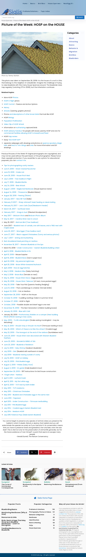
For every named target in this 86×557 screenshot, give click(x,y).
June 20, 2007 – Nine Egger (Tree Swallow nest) (22, 231)
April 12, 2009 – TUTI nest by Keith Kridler (19, 385)
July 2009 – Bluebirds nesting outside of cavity (22, 355)
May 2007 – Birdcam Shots (14, 215)
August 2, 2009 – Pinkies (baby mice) (18, 365)
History (6, 107)
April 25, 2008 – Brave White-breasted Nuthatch (22, 264)
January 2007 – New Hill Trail (15, 199)
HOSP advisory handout (13, 131)
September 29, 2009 (12, 371)
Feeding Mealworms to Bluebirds (11, 529)
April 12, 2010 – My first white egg (16, 381)
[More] (54, 452)
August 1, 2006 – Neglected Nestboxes (18, 189)
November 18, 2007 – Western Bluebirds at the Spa (23, 244)
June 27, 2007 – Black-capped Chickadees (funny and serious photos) (31, 234)
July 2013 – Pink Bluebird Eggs (15, 405)
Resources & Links (9, 517)
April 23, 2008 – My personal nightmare (19, 261)
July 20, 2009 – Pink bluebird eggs (17, 361)
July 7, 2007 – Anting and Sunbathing (18, 238)
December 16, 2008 (11, 308)
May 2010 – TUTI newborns (14, 388)
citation (64, 526)
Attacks (7, 111)
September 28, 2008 (12, 294)
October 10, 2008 (10, 298)
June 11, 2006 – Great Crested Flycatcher (20, 169)
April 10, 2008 (9, 254)
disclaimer (62, 548)
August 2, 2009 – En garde (14, 368)
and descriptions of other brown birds (24, 114)
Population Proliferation (13, 121)
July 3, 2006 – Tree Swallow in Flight (17, 179)
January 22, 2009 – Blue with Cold (17, 311)
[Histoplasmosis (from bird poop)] (74, 474)
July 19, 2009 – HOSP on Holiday (16, 358)
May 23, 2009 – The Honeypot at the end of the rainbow (26, 332)
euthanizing (20, 127)
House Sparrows (7, 20)
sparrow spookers (49, 143)
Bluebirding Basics (9, 509)
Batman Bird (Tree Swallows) (27, 222)
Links (32, 145)
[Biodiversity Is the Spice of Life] (32, 474)
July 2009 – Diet (10, 351)
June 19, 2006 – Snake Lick (14, 172)
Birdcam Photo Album (37, 215)
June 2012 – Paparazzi (12, 398)
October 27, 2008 (11, 301)
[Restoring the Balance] (53, 474)
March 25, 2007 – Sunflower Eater (17, 209)
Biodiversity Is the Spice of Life (32, 485)
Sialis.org (81, 525)
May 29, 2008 (9, 284)
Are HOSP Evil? (14, 140)
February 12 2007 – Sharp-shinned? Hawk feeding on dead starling (29, 202)
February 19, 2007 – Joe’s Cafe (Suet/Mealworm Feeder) (26, 205)
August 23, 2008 (10, 291)
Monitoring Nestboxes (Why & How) (14, 513)
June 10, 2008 (9, 288)
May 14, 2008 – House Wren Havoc (17, 278)
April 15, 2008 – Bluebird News (15, 258)
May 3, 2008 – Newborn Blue (15, 271)
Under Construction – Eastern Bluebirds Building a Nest (38, 248)
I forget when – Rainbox (13, 375)
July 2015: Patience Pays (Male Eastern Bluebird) (22, 415)
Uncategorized (5, 482)
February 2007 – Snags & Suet (15, 212)
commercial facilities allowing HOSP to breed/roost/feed (26, 133)
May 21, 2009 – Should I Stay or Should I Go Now (22, 326)
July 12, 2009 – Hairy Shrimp (14, 348)
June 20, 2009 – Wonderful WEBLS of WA (19, 341)
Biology (11, 117)
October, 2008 (9, 304)
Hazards (67, 482)
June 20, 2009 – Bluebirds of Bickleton (18, 345)
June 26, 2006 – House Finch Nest (17, 175)
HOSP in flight (9, 101)
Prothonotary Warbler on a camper (33, 315)
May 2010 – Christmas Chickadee (17, 391)
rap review (13, 136)
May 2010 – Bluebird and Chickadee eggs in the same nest (26, 395)
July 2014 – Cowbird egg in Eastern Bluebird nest (22, 408)
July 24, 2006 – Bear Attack (14, 185)
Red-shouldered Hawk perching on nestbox (21, 241)
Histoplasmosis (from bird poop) (73, 485)
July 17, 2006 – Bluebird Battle (15, 182)
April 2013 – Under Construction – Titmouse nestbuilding (25, 401)
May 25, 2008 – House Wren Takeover (18, 281)
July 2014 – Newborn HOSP (14, 411)
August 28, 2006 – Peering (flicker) (17, 195)
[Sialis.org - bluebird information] (11, 12)
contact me (21, 160)
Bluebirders (47, 482)
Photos (15, 97)
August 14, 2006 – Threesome (15, 192)
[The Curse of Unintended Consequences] (11, 474)
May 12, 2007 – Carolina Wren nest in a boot (21, 219)
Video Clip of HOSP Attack (14, 124)
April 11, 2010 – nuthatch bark (15, 378)
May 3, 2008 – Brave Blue (13, 274)
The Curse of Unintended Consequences (7, 486)
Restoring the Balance (52, 484)
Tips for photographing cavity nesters (18, 165)
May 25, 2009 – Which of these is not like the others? (24, 329)
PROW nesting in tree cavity (21, 317)
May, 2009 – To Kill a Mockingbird (16, 320)
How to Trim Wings (19, 145)
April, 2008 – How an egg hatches (17, 268)
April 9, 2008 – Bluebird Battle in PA (17, 251)
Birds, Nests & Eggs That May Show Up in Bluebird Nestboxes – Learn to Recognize (14, 522)
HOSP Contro (9, 104)
